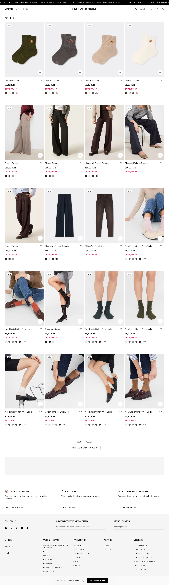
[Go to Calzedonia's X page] (11, 527)
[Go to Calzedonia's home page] (84, 9)
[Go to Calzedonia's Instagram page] (17, 527)
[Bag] (162, 9)
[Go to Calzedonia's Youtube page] (22, 527)
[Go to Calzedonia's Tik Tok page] (27, 527)
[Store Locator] (162, 526)
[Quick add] (40, 72)
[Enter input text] (104, 526)
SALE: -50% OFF (126, 2)
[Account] (150, 9)
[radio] (6, 93)
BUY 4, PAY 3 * (11, 172)
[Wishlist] (156, 9)
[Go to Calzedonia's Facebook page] (6, 527)
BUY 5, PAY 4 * (11, 89)
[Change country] (29, 545)
